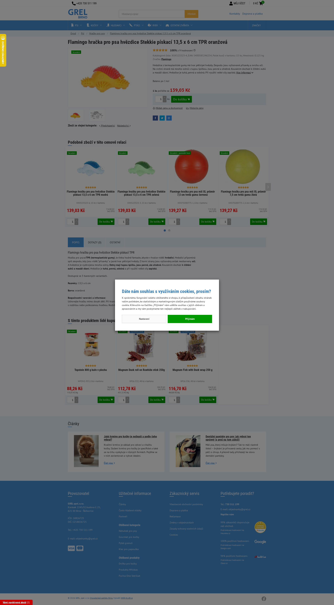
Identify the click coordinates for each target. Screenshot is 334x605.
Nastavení (144, 318)
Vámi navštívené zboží (14, 602)
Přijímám (190, 318)
